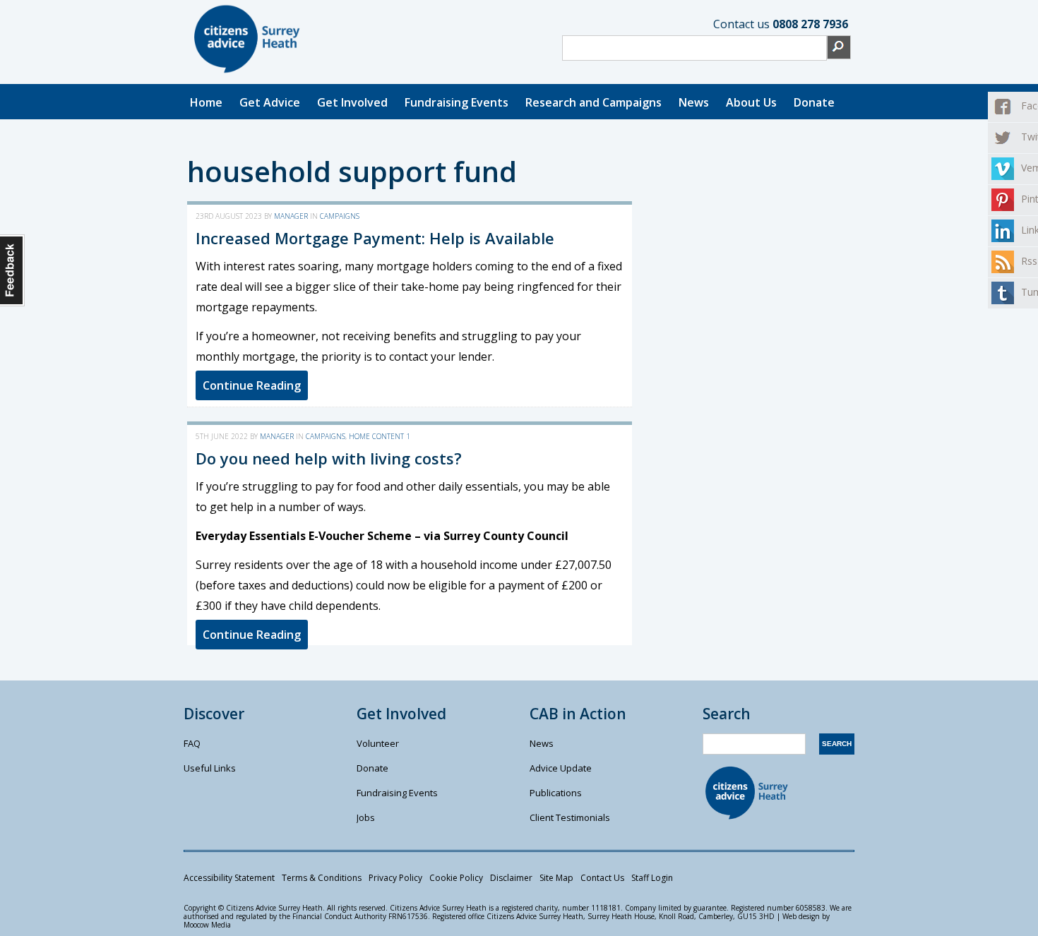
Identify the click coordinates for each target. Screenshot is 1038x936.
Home (206, 102)
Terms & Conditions (322, 878)
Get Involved (352, 102)
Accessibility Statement (229, 878)
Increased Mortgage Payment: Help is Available (375, 237)
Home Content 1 (379, 436)
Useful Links (210, 768)
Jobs (366, 817)
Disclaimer (511, 878)
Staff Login (652, 878)
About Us (751, 102)
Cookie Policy (456, 878)
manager (291, 216)
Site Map (556, 878)
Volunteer (378, 743)
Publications (556, 792)
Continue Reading (252, 385)
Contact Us (602, 878)
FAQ (192, 743)
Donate (814, 102)
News (694, 102)
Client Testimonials (570, 817)
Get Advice (269, 102)
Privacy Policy (395, 878)
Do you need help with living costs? (329, 458)
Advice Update (561, 768)
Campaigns (339, 216)
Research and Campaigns (593, 102)
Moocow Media (207, 925)
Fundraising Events (456, 102)
